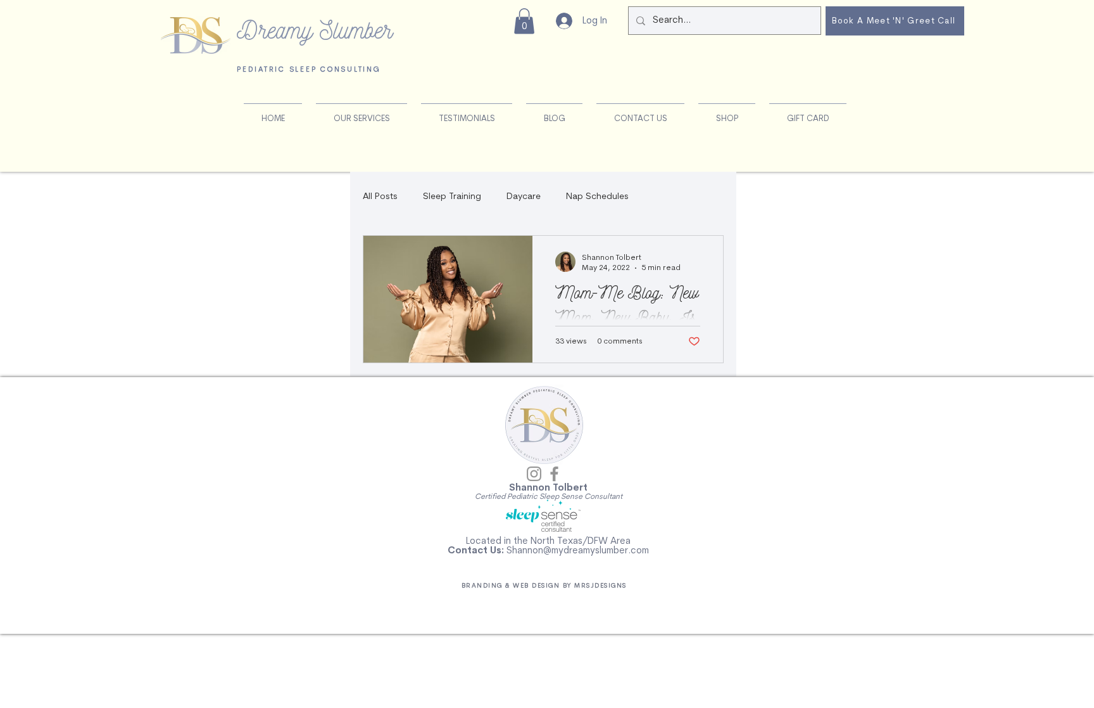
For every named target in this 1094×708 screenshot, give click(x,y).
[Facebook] (554, 474)
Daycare (523, 197)
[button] (524, 21)
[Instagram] (534, 474)
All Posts (380, 197)
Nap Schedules (597, 197)
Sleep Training (452, 197)
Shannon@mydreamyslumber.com (577, 551)
